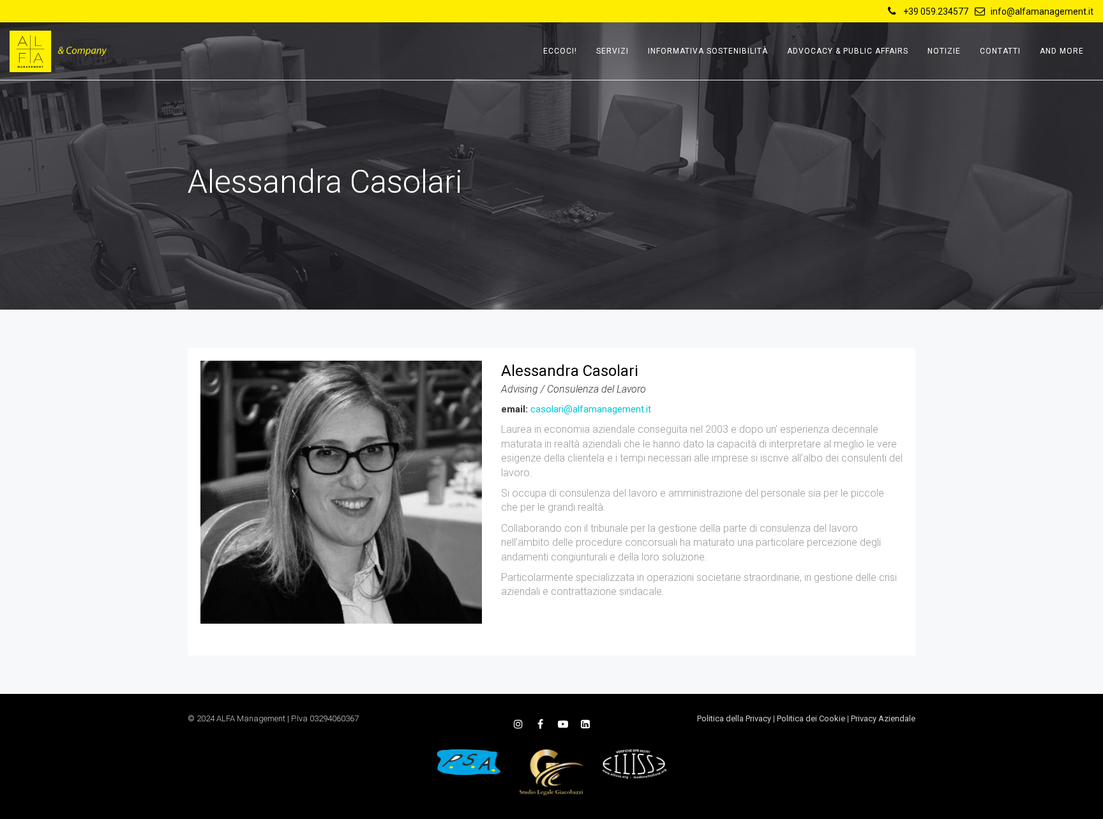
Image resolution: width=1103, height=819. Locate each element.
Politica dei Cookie (811, 718)
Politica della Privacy (734, 718)
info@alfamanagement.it (1042, 11)
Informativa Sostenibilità (708, 51)
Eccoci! (560, 51)
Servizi (612, 51)
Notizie (944, 51)
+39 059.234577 (935, 11)
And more (1062, 51)
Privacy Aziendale (883, 718)
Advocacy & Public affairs (847, 51)
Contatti (1000, 51)
